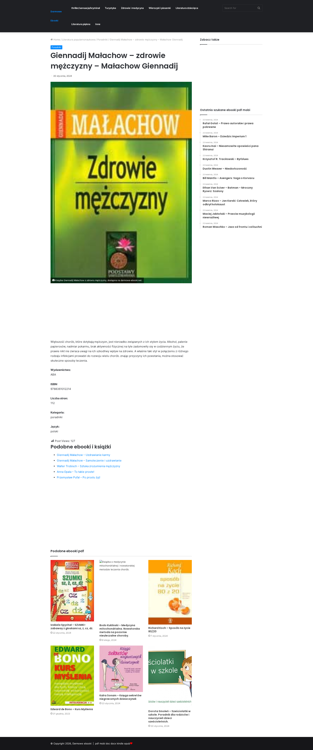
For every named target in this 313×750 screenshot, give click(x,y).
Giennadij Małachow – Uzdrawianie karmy (83, 455)
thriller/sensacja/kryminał (85, 8)
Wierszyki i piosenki (160, 8)
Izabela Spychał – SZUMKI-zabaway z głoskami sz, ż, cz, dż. (72, 626)
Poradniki (102, 39)
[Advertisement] (121, 314)
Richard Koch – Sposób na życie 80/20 (169, 629)
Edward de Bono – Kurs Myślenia (72, 709)
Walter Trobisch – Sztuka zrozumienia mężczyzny (88, 466)
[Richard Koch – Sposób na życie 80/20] (170, 592)
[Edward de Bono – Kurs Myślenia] (72, 676)
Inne (97, 24)
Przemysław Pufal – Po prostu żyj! (78, 477)
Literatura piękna (80, 24)
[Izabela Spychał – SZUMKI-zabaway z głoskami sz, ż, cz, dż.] (72, 590)
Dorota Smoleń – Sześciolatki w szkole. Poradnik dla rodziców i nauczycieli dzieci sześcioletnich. (169, 716)
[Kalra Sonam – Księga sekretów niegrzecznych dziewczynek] (121, 669)
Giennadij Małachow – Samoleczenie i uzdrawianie (89, 460)
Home (56, 39)
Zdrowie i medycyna (132, 8)
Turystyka (110, 8)
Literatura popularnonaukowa (78, 39)
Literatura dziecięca (187, 8)
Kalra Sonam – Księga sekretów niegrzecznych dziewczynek (120, 697)
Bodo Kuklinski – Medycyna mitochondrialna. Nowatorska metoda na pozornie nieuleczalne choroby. (119, 630)
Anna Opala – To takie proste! (75, 471)
